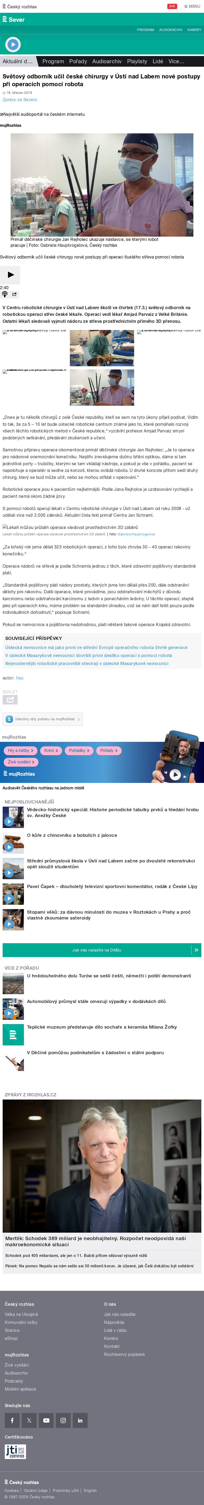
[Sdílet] (14, 294)
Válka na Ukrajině (21, 1314)
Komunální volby (21, 1322)
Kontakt (112, 1346)
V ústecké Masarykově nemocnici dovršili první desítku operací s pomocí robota (88, 655)
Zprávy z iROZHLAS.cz (31, 1094)
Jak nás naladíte (120, 1314)
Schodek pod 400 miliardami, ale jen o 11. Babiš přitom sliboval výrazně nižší (76, 1255)
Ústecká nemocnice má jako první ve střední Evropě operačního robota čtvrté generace (96, 647)
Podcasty (14, 1381)
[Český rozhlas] (20, 6)
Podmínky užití (66, 1490)
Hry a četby (18, 750)
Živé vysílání (19, 762)
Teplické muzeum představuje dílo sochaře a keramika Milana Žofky (102, 1027)
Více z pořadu (22, 968)
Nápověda (114, 1322)
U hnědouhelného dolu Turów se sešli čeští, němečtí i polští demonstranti (109, 975)
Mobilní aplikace (20, 1389)
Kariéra (111, 1338)
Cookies (12, 1490)
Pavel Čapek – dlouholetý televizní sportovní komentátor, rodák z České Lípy (112, 886)
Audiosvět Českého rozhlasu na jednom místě (43, 788)
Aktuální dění (19, 61)
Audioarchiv (170, 30)
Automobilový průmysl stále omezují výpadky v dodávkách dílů (96, 1001)
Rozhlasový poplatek (124, 1354)
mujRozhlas (14, 737)
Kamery (194, 30)
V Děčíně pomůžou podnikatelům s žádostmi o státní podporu (95, 1052)
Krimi (49, 750)
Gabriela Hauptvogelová (63, 245)
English (90, 1490)
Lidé (158, 61)
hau (19, 677)
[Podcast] (5, 294)
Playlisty (137, 61)
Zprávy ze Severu (20, 99)
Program (145, 30)
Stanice (12, 1330)
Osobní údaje (36, 1490)
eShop (11, 1338)
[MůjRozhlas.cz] (10, 126)
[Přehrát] (10, 275)
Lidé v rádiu (115, 1330)
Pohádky (77, 750)
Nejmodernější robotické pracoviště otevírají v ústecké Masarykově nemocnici (86, 663)
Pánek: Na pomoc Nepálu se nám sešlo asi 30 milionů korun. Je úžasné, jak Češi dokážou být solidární (99, 1266)
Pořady (78, 61)
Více (177, 61)
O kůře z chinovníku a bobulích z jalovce (72, 835)
